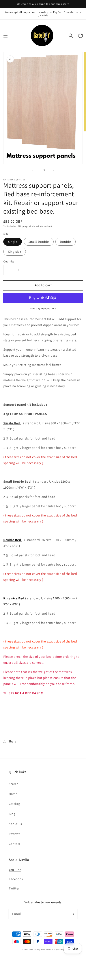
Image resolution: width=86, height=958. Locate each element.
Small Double (38, 242)
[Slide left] (33, 170)
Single (12, 242)
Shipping (22, 226)
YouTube (15, 870)
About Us (15, 824)
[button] (5, 35)
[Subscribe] (72, 914)
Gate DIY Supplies (37, 949)
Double (65, 242)
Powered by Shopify (55, 949)
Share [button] (12, 741)
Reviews (14, 834)
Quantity (8, 261)
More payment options (43, 308)
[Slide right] (53, 170)
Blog (12, 814)
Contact (14, 844)
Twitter (14, 888)
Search (14, 784)
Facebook (16, 879)
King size (14, 252)
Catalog (14, 804)
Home (13, 794)
